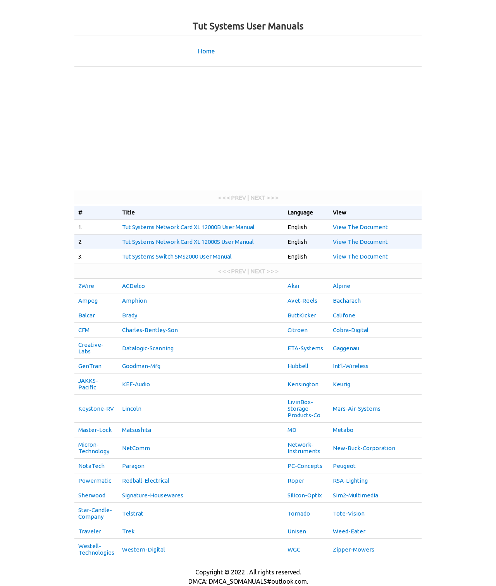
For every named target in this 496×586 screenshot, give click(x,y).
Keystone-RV (96, 408)
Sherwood (91, 495)
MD (292, 430)
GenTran (90, 366)
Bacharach (347, 300)
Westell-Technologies (96, 549)
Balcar (86, 315)
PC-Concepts (305, 466)
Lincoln (131, 408)
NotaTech (91, 466)
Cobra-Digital (351, 330)
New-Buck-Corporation (364, 448)
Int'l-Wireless (351, 366)
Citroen (298, 330)
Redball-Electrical (145, 480)
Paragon (133, 466)
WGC (294, 549)
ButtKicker (302, 315)
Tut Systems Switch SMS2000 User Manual (177, 256)
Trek (128, 531)
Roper (296, 480)
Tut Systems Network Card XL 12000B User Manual (188, 227)
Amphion (134, 300)
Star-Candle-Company (95, 513)
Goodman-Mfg (141, 366)
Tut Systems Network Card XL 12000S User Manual (188, 241)
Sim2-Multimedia (355, 495)
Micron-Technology (93, 447)
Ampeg (88, 300)
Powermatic (94, 480)
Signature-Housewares (152, 495)
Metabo (343, 430)
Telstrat (132, 513)
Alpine (341, 286)
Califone (344, 315)
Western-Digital (143, 549)
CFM (84, 330)
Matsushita (136, 430)
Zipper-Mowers (353, 549)
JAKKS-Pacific (88, 384)
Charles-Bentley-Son (150, 330)
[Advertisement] (248, 128)
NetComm (136, 448)
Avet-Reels (302, 300)
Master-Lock (95, 430)
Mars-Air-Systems (357, 408)
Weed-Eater (349, 531)
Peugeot (344, 466)
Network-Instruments (304, 447)
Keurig (341, 384)
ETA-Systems (305, 348)
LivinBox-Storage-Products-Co (304, 408)
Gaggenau (346, 348)
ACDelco (133, 286)
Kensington (303, 384)
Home (206, 51)
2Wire (86, 286)
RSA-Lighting (350, 480)
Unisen (297, 531)
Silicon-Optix (305, 495)
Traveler (89, 531)
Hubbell (298, 366)
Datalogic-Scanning (148, 348)
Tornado (299, 513)
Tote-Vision (349, 513)
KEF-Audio (136, 384)
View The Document (360, 227)
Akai (293, 286)
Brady (129, 315)
